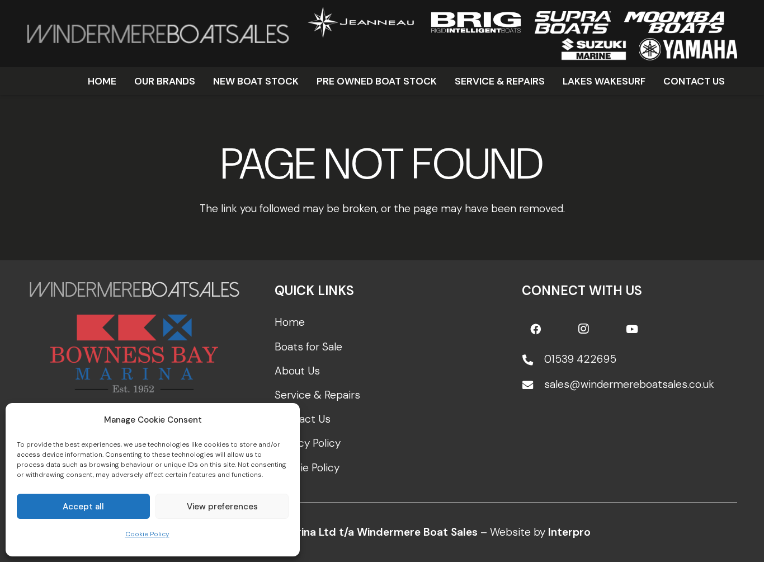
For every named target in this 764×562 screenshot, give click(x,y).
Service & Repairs (317, 395)
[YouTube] (632, 329)
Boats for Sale (308, 347)
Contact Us (303, 419)
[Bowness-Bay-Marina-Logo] (134, 353)
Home (290, 322)
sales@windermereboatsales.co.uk (629, 384)
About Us (297, 371)
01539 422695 (580, 359)
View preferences (222, 506)
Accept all (83, 506)
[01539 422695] (533, 359)
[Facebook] (535, 329)
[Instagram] (583, 329)
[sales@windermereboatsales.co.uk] (533, 385)
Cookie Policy (147, 534)
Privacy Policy (308, 443)
